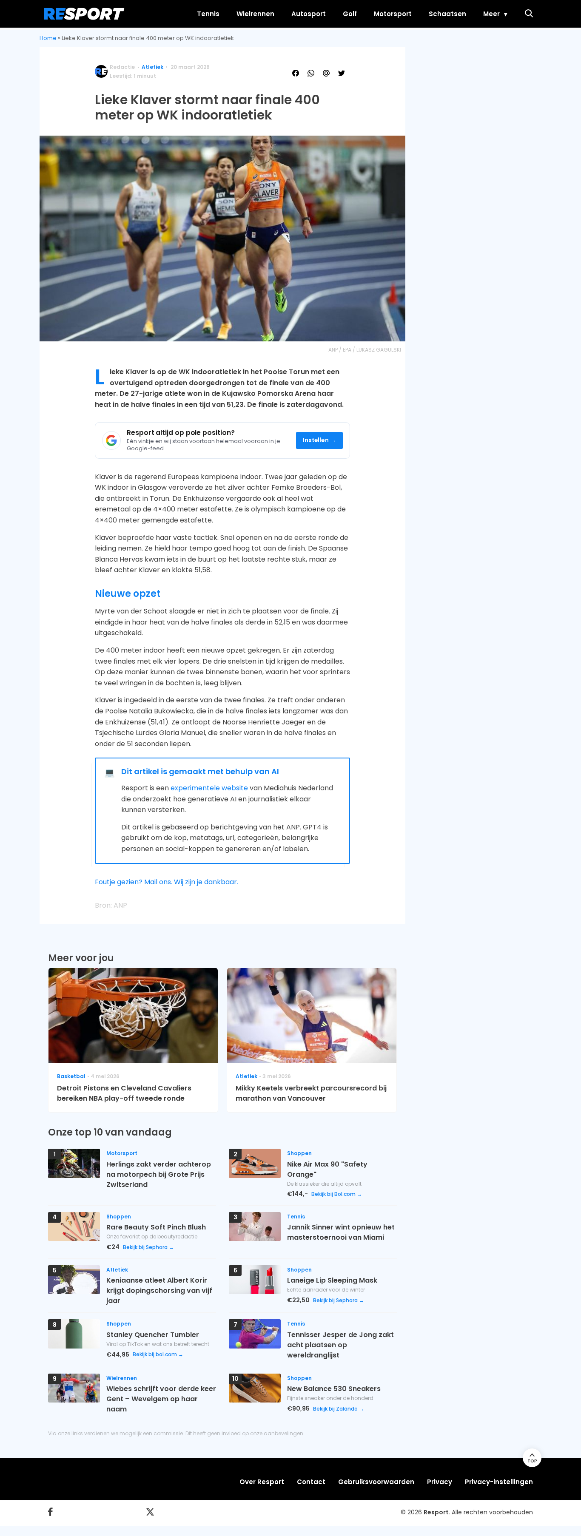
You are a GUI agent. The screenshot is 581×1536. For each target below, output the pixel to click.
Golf (350, 13)
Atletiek (152, 67)
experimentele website (209, 788)
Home (48, 38)
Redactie (122, 67)
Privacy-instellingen (499, 1481)
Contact (311, 1481)
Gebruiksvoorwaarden (376, 1481)
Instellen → (319, 440)
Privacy (439, 1481)
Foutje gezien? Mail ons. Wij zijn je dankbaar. (166, 882)
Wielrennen (255, 13)
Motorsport (393, 13)
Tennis (208, 13)
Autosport (308, 13)
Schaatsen (447, 13)
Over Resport (261, 1481)
